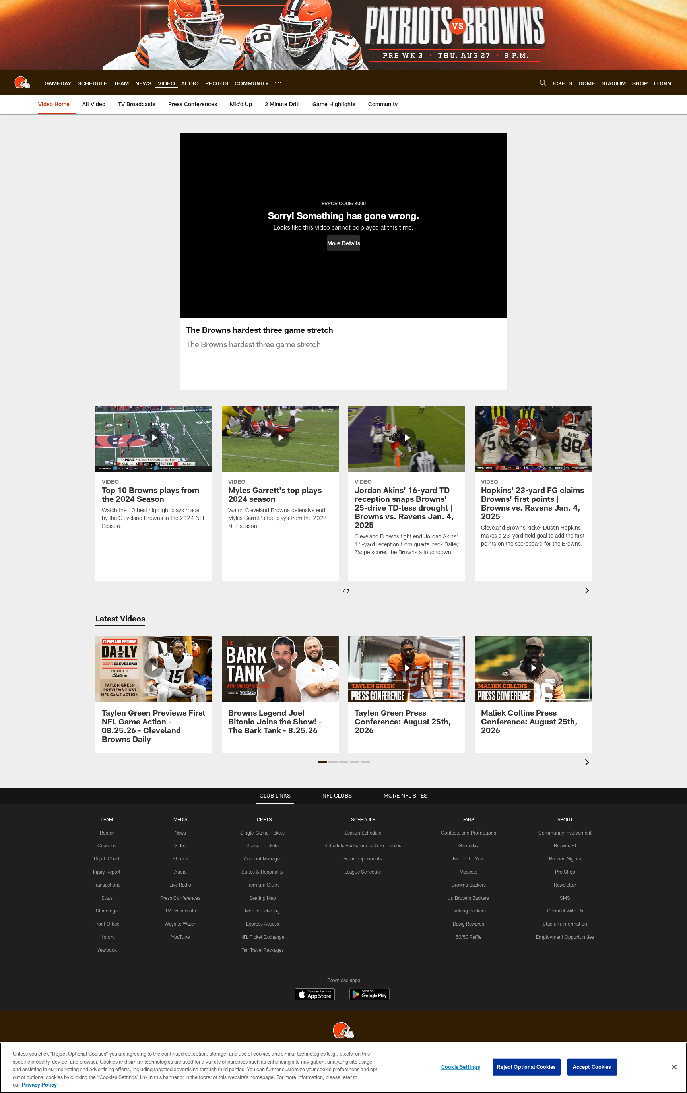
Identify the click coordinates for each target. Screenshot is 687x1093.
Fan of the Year (468, 858)
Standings (107, 910)
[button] (343, 243)
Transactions (106, 884)
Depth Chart (107, 858)
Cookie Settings (460, 1067)
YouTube (180, 937)
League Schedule (363, 871)
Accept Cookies (592, 1067)
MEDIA (180, 819)
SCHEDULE (363, 819)
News (180, 832)
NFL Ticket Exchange (262, 937)
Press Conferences (180, 898)
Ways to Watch (180, 923)
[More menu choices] (278, 83)
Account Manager (262, 858)
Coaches (106, 845)
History (106, 937)
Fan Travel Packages (262, 950)
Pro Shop (565, 871)
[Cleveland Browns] (343, 1031)
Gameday (468, 845)
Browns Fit (565, 845)
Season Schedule (362, 832)
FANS (468, 819)
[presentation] (588, 591)
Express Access (262, 923)
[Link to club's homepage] (22, 82)
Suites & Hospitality (262, 871)
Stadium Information (565, 923)
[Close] (674, 1067)
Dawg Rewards (468, 923)
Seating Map (262, 898)
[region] (343, 1067)
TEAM (107, 819)
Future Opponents (363, 858)
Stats (107, 898)
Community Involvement (565, 832)
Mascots (468, 871)
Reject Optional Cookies (526, 1067)
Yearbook (107, 950)
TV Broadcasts (180, 910)
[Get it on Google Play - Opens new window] (369, 998)
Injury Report (106, 871)
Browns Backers (469, 884)
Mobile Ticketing (262, 910)
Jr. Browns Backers (468, 898)
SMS (565, 898)
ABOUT (565, 819)
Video (180, 845)
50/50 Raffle (468, 937)
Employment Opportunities (565, 937)
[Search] (543, 82)
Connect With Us (565, 910)
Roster (107, 832)
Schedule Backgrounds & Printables (362, 845)
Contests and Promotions (468, 832)
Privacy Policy (39, 1084)
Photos (180, 858)
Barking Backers (469, 910)
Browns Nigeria (565, 858)
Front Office (106, 923)
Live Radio (180, 884)
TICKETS (262, 819)
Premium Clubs (262, 884)
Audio (180, 871)
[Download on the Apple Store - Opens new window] (315, 995)
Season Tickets (262, 845)
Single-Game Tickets (262, 832)
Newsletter (565, 884)
